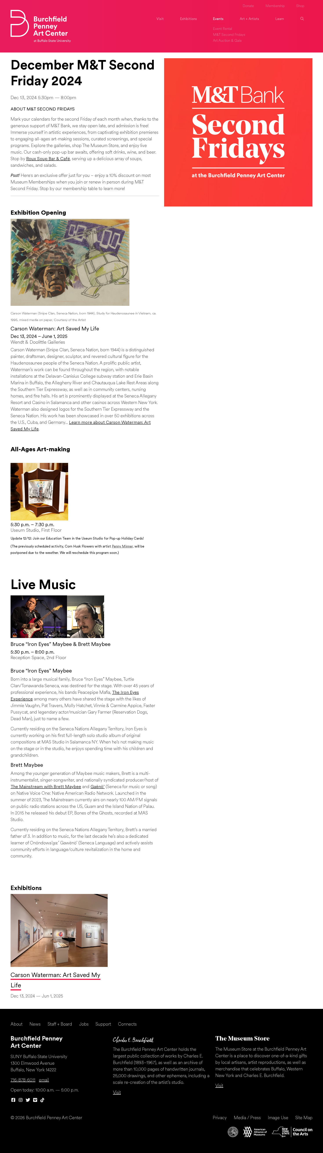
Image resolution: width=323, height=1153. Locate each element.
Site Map (303, 1118)
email (44, 1080)
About (16, 1024)
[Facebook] (13, 1100)
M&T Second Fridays (229, 35)
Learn (279, 19)
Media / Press (247, 1118)
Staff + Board (60, 1024)
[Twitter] (28, 1100)
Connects (127, 1024)
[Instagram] (20, 1100)
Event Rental (222, 29)
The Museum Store (242, 1039)
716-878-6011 (23, 1080)
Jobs (84, 1024)
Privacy (220, 1118)
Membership (275, 6)
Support (103, 1024)
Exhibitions (188, 19)
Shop (300, 6)
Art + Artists (249, 19)
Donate (248, 6)
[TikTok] (42, 1100)
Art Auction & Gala (227, 41)
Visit (160, 19)
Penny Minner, (123, 546)
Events (218, 19)
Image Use (278, 1118)
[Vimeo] (35, 1100)
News (35, 1024)
